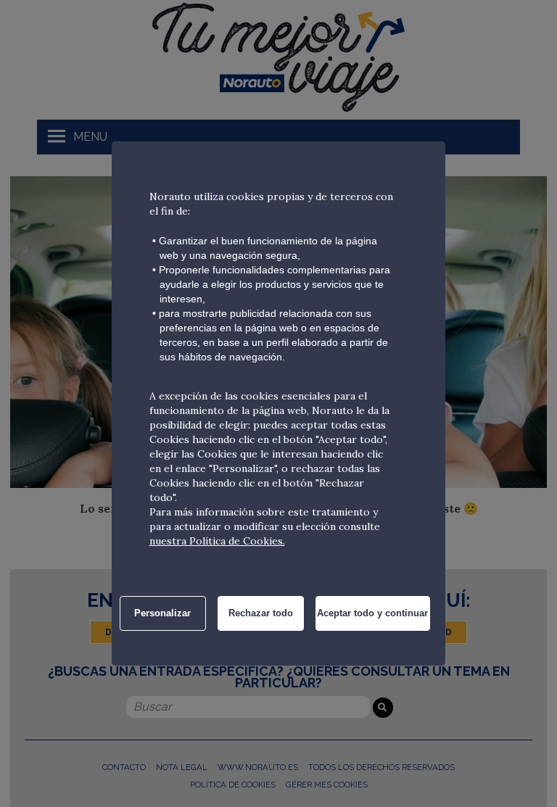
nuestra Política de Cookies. (217, 540)
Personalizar (162, 613)
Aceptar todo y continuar (372, 613)
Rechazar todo (260, 613)
